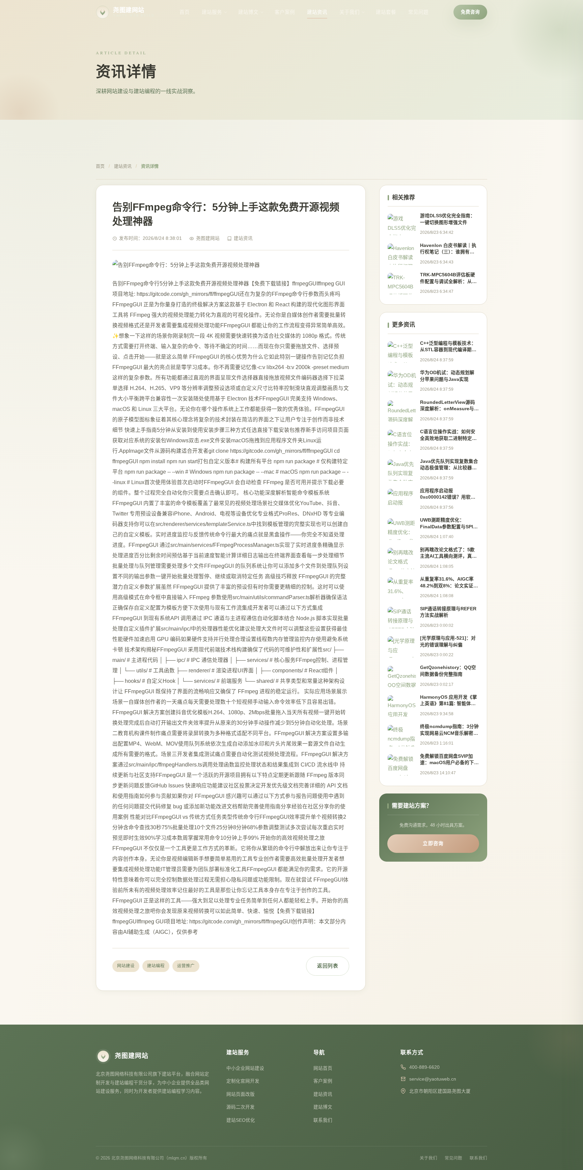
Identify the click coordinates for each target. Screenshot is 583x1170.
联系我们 (322, 1120)
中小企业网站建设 (245, 1068)
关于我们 (349, 12)
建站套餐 (386, 12)
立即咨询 (433, 843)
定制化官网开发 (242, 1081)
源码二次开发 (240, 1107)
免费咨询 (470, 12)
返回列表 (327, 966)
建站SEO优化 (240, 1120)
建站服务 (212, 12)
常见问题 (418, 12)
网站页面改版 (240, 1094)
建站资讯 (317, 12)
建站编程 (156, 966)
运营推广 (186, 966)
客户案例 (285, 12)
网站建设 (126, 966)
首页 (184, 12)
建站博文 (248, 12)
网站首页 (322, 1068)
